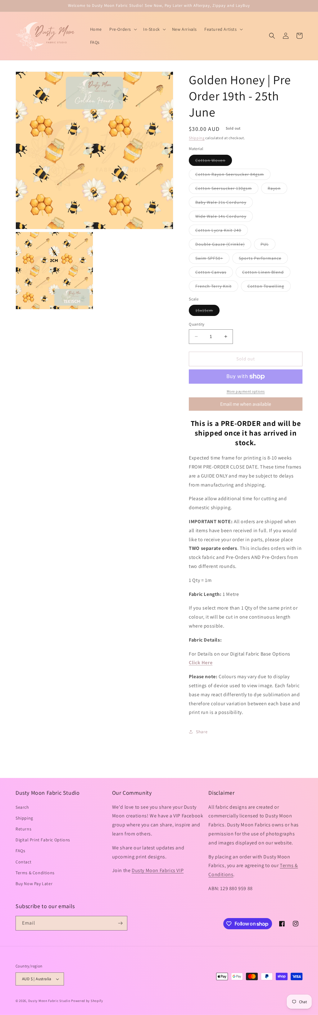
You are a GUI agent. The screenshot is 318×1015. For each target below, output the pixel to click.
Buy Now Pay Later (34, 883)
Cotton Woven (213, 161)
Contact (23, 862)
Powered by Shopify (87, 1001)
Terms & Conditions (35, 873)
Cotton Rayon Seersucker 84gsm (232, 175)
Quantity (196, 324)
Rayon (277, 189)
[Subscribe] (120, 923)
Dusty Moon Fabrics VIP (158, 870)
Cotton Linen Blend (266, 273)
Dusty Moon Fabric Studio (49, 1001)
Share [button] (201, 731)
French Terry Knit (216, 287)
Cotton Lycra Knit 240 (221, 231)
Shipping (197, 137)
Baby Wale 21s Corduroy (224, 203)
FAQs (20, 850)
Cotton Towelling (269, 287)
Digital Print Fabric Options (43, 840)
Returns (23, 829)
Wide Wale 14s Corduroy (224, 217)
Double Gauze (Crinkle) (223, 245)
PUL (268, 245)
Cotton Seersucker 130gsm (226, 189)
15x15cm (207, 311)
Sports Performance (263, 259)
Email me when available (245, 404)
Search (22, 807)
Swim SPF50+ (212, 259)
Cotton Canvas (214, 273)
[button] (122, 29)
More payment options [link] (246, 391)
